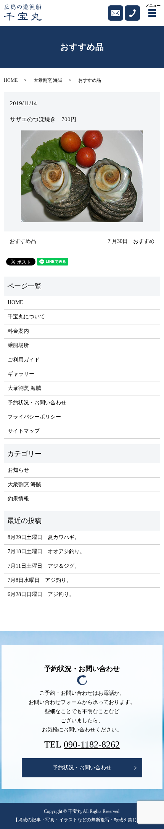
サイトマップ (24, 431)
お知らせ (18, 470)
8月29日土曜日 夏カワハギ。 (44, 537)
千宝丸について (26, 316)
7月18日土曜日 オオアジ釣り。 (46, 551)
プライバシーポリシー (34, 417)
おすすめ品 (23, 241)
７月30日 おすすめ (130, 241)
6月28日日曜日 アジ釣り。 (41, 594)
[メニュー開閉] (152, 13)
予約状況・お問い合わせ (37, 403)
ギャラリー (21, 374)
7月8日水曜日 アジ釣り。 (40, 580)
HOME (11, 80)
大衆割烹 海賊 (48, 80)
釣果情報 (18, 499)
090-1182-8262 (92, 744)
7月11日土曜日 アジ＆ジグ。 (44, 566)
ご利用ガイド (24, 360)
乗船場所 (18, 345)
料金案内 (18, 331)
